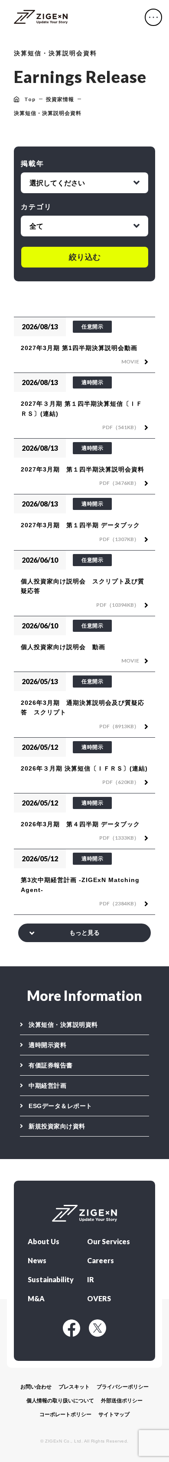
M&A (36, 1298)
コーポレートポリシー (65, 1414)
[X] (97, 1328)
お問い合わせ (36, 1386)
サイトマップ (114, 1414)
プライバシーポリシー (123, 1386)
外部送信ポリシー (122, 1400)
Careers (100, 1260)
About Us (43, 1241)
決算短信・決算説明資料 (63, 1024)
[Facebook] (71, 1328)
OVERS (99, 1298)
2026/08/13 (40, 326)
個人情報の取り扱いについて (60, 1400)
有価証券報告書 (51, 1065)
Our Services (108, 1241)
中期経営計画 (47, 1085)
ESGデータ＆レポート (60, 1105)
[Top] (41, 17)
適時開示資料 (47, 1045)
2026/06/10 (40, 560)
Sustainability (50, 1279)
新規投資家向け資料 (57, 1126)
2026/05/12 (40, 747)
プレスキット (74, 1386)
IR (90, 1279)
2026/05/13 (40, 681)
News (37, 1260)
